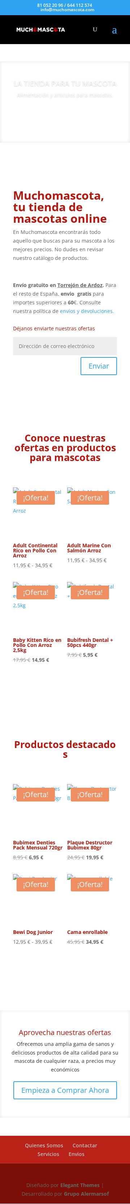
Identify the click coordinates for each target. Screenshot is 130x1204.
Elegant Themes (80, 1185)
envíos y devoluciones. (87, 311)
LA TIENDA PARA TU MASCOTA (65, 83)
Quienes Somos (44, 1145)
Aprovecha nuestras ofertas (65, 1032)
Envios (76, 1154)
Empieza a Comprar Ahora (65, 1090)
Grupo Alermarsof (86, 1193)
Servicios (48, 1154)
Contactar (85, 1145)
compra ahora (65, 115)
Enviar (98, 366)
